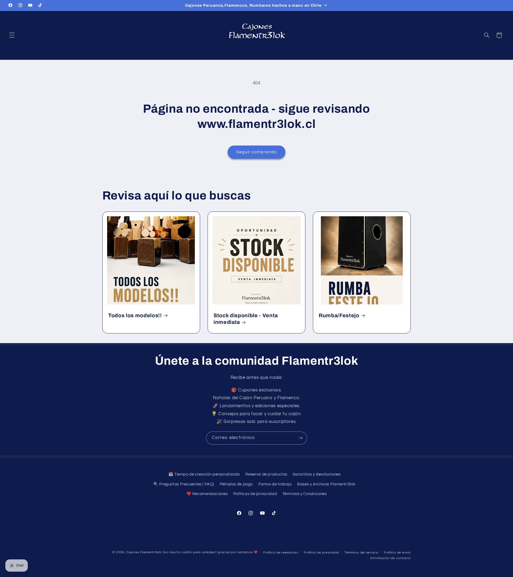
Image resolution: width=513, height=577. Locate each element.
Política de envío (397, 552)
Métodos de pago (236, 484)
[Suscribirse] (300, 438)
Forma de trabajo (275, 484)
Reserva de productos (266, 474)
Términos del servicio (361, 552)
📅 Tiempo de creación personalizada (204, 474)
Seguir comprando (256, 152)
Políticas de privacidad (255, 494)
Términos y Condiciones (304, 494)
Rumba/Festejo (339, 315)
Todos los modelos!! (135, 315)
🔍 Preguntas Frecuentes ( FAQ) (183, 484)
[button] (12, 35)
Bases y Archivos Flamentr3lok (326, 484)
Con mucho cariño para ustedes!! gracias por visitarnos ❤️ (210, 552)
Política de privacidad (321, 552)
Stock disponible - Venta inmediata (245, 319)
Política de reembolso (280, 552)
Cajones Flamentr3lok (143, 552)
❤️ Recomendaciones (207, 494)
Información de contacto (390, 558)
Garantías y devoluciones (316, 474)
